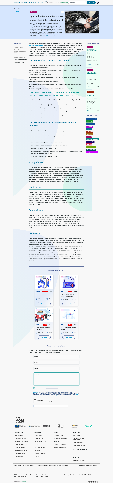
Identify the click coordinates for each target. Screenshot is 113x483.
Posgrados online (91, 147)
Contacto (40, 2)
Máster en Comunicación (43, 476)
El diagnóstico (17, 55)
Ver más (44, 304)
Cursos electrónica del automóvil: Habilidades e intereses (20, 51)
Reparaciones (17, 57)
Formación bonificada (79, 460)
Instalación (23, 57)
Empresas (89, 144)
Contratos (76, 455)
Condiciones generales (21, 450)
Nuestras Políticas (20, 447)
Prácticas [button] (27, 2)
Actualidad (89, 126)
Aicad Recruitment (78, 442)
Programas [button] (18, 2)
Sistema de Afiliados (40, 447)
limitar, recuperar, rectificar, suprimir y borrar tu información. (55, 395)
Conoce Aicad (38, 435)
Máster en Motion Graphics (22, 476)
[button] (62, 12)
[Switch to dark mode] (97, 3)
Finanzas (39, 470)
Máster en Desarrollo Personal (23, 475)
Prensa (36, 444)
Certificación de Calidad (21, 441)
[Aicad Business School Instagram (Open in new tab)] (95, 482)
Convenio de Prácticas (60, 444)
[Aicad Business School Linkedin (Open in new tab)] (89, 482)
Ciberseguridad (91, 124)
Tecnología (91, 91)
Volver (17, 11)
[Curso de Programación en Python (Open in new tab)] (69, 315)
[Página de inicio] (14, 8)
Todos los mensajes (92, 119)
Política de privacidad (20, 438)
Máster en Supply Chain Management (89, 465)
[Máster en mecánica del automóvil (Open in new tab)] (44, 315)
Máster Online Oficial (85, 475)
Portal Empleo (76, 435)
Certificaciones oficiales (79, 452)
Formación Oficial (91, 149)
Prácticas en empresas (92, 139)
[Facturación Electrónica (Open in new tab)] (44, 282)
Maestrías (89, 134)
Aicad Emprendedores (79, 445)
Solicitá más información (60, 438)
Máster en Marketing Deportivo (45, 475)
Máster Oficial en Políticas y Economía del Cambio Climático (30, 465)
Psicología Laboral (63, 465)
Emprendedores (39, 438)
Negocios (89, 129)
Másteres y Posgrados (40, 453)
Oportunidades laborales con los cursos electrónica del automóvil (39, 8)
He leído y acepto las (46, 388)
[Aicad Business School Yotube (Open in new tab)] (91, 482)
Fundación (37, 450)
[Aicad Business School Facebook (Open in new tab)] (97, 482)
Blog (34, 2)
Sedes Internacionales (40, 441)
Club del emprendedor (59, 457)
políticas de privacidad (52, 388)
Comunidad (90, 121)
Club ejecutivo (57, 454)
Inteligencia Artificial (92, 152)
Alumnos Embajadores (60, 447)
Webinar (37, 456)
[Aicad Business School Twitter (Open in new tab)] (93, 482)
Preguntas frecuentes (59, 435)
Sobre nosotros (19, 435)
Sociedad (22, 8)
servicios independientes (36, 45)
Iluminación (23, 55)
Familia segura (19, 456)
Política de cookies (20, 453)
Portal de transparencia (21, 444)
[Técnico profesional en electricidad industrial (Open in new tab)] (69, 282)
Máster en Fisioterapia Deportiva (67, 475)
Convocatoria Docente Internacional (79, 438)
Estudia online (90, 142)
